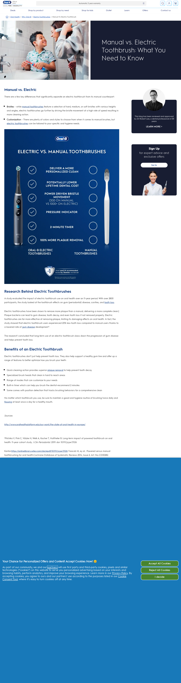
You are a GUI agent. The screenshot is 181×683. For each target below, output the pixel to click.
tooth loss (109, 302)
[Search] (162, 3)
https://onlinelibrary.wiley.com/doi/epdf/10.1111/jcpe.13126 (39, 451)
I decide (160, 576)
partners (52, 567)
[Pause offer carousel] (144, 3)
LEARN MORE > (154, 126)
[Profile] (169, 3)
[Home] (7, 17)
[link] (175, 3)
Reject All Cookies (159, 570)
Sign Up (154, 165)
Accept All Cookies (160, 563)
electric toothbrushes (17, 123)
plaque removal (55, 370)
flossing (8, 402)
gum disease (28, 327)
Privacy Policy (120, 573)
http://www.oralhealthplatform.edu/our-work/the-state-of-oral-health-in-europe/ (44, 424)
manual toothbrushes (32, 106)
